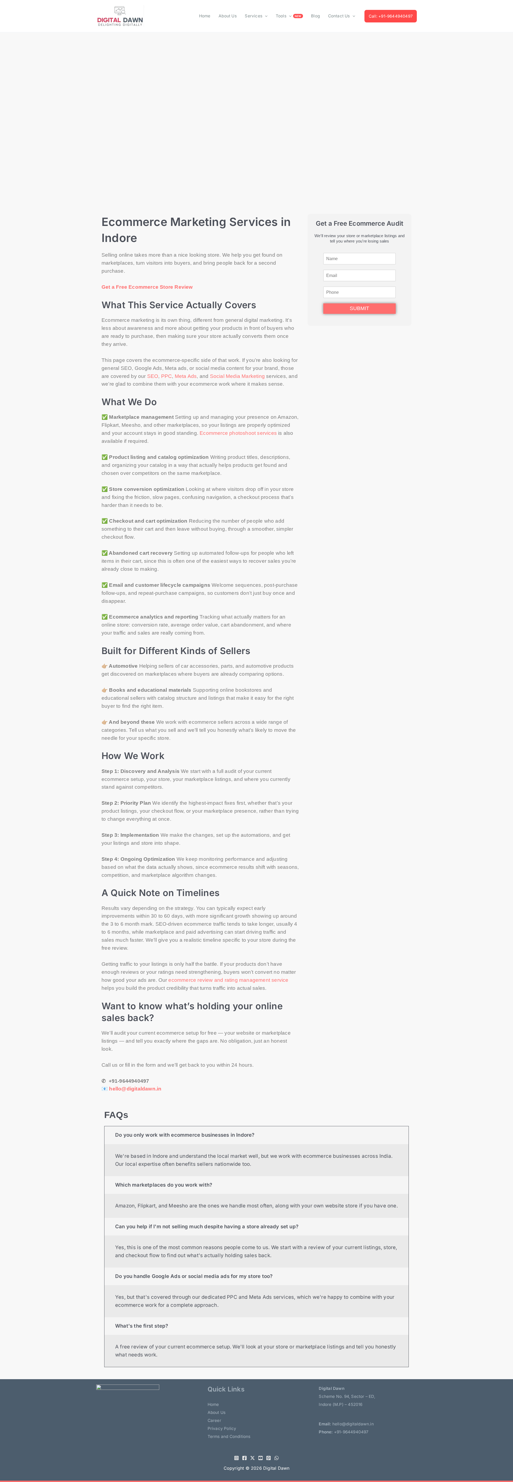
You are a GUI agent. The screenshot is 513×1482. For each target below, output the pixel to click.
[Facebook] (244, 1458)
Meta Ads (186, 376)
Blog (315, 15)
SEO (152, 376)
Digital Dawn (276, 1468)
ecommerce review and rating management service (228, 980)
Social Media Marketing (237, 376)
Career (214, 1420)
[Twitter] (252, 1458)
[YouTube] (260, 1458)
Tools (281, 15)
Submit (359, 308)
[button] (264, 16)
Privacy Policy (222, 1428)
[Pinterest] (268, 1458)
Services (253, 15)
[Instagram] (236, 1458)
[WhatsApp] (276, 1458)
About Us (228, 15)
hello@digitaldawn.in (135, 1089)
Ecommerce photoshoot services (238, 433)
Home (205, 15)
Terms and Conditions (229, 1436)
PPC (166, 376)
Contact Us (339, 15)
